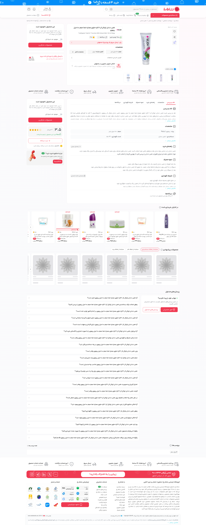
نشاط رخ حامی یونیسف (115, 516)
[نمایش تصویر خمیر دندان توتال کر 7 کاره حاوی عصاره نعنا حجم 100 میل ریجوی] (172, 78)
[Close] (3, 3)
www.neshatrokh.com (33, 516)
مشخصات (161, 102)
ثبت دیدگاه (44, 141)
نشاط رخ (176, 21)
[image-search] (111, 9)
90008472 (44, 15)
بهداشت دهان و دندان (154, 21)
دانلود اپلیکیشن (73, 505)
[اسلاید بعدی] (31, 227)
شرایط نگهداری (128, 102)
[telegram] (38, 474)
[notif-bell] (34, 9)
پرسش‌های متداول (151, 310)
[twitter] (50, 474)
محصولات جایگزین (45, 45)
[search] (106, 9)
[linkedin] (44, 474)
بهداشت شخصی (167, 21)
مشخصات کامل (79, 52)
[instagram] (32, 474)
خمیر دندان (143, 21)
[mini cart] (29, 9)
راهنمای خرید (150, 102)
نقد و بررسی (171, 102)
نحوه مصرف (140, 102)
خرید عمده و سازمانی (44, 20)
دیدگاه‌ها (118, 102)
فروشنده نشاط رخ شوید (32, 20)
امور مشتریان (167, 310)
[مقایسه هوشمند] (174, 43)
